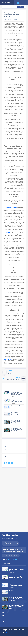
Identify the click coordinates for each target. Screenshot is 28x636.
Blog (5, 446)
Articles (15, 19)
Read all (4, 612)
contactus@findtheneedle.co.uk (10, 543)
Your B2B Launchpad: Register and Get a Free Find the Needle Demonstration (16, 422)
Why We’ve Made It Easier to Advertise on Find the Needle (16, 407)
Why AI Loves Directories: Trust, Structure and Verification (15, 414)
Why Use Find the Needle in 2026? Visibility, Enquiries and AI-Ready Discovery (16, 392)
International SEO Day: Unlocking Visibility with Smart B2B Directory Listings (16, 430)
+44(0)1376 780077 (12, 555)
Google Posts (8, 232)
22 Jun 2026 (14, 403)
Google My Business (12, 207)
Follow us (4, 622)
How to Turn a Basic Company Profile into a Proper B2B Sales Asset (16, 400)
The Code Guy (9, 632)
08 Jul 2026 (14, 396)
